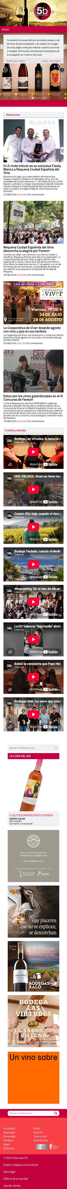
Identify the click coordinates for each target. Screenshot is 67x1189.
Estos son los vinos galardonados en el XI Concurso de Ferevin (33, 397)
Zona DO (21, 343)
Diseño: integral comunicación (20, 1165)
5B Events (8, 1148)
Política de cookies (16, 61)
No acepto (55, 61)
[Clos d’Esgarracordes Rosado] (33, 785)
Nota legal (9, 1172)
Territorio (8, 1140)
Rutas (37, 1128)
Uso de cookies (11, 1185)
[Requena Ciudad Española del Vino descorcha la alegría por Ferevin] (33, 222)
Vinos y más (40, 1136)
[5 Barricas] (42, 11)
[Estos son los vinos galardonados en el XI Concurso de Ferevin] (33, 371)
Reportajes (9, 1132)
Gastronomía (41, 1140)
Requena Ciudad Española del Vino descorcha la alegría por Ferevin (28, 248)
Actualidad (22, 194)
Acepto (45, 61)
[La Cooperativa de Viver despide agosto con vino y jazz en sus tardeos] (33, 302)
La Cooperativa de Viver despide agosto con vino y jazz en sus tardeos (32, 329)
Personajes (9, 1136)
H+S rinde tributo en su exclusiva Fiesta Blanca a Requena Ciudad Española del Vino (32, 169)
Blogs (6, 1144)
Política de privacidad (15, 1179)
